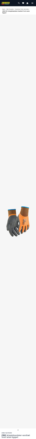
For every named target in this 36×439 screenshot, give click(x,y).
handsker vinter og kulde (22, 9)
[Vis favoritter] (23, 3)
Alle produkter (10, 9)
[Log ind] (27, 3)
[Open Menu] (32, 3)
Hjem (3, 9)
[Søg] (19, 3)
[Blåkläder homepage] (6, 3)
